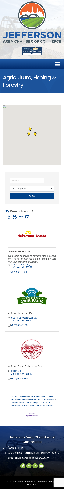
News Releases (37, 397)
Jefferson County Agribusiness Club (25, 366)
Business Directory (20, 397)
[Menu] (57, 64)
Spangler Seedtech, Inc (19, 251)
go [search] (33, 196)
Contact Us (45, 403)
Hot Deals (23, 400)
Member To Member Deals (41, 400)
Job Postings (32, 403)
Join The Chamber (44, 405)
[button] (35, 135)
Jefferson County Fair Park (21, 313)
